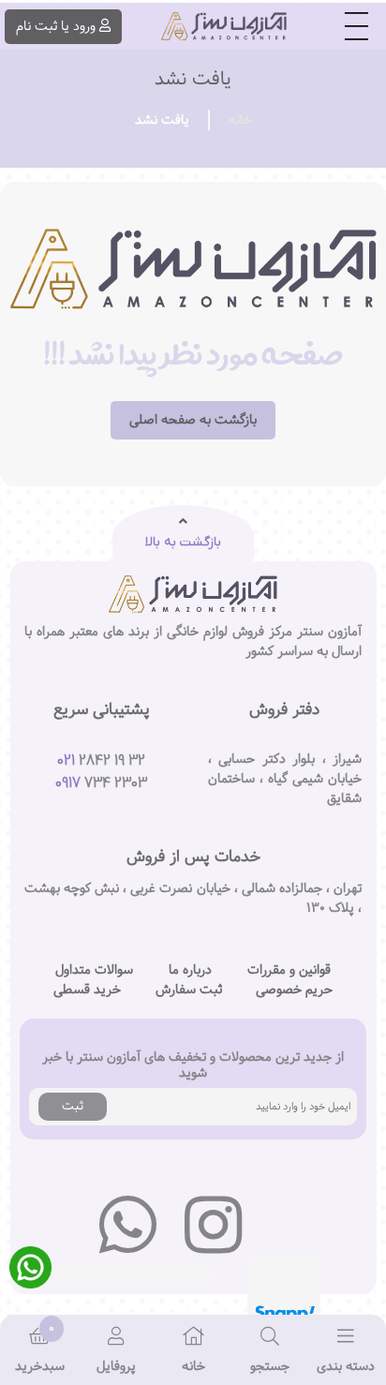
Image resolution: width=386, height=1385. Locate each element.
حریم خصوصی (294, 990)
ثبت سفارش (189, 990)
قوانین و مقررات (289, 970)
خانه (240, 120)
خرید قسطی (87, 990)
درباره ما (190, 970)
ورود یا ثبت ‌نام (56, 26)
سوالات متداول (94, 970)
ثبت (72, 1105)
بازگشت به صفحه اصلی (193, 420)
